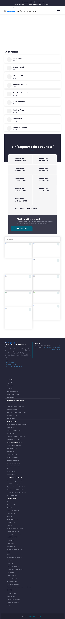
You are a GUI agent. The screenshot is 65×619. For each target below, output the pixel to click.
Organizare (10, 388)
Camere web (40, 2)
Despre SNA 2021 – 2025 (13, 466)
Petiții (8, 605)
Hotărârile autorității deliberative (16, 484)
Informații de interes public (15, 400)
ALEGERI (9, 552)
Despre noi (10, 379)
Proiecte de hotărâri (12, 519)
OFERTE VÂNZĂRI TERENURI (14, 558)
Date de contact (11, 593)
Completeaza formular (21, 228)
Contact (9, 590)
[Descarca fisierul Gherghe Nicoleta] (57, 85)
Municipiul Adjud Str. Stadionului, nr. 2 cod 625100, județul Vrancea (13, 364)
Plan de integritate (12, 448)
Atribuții (9, 508)
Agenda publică (11, 433)
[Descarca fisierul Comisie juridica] (57, 68)
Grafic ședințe (11, 513)
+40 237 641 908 (19, 4)
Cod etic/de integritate (13, 463)
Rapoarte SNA (11, 451)
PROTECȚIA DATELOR (13, 584)
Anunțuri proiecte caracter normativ (17, 424)
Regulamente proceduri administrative (17, 487)
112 (59, 346)
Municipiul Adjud (12, 537)
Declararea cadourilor (13, 457)
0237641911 (56, 348)
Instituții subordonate (13, 391)
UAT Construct (11, 572)
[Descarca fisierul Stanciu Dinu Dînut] (57, 128)
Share (56, 38)
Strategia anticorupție (14, 442)
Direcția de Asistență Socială (15, 569)
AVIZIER (9, 555)
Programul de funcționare (14, 599)
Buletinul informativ (12, 409)
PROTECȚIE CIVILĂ (12, 578)
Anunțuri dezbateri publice (14, 430)
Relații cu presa (11, 596)
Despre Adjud (10, 540)
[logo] (20, 11)
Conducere (10, 386)
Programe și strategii (13, 394)
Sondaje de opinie (27, 2)
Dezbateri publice (11, 522)
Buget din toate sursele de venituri (16, 412)
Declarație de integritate (14, 445)
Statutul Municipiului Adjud (14, 481)
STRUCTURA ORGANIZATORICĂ (15, 549)
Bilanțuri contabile (12, 415)
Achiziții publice (11, 418)
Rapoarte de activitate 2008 (26, 209)
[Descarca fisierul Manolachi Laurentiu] (57, 94)
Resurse (9, 469)
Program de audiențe (13, 602)
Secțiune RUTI (11, 472)
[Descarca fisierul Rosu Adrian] (57, 120)
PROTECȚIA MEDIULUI (13, 566)
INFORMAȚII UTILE (12, 581)
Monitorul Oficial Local (14, 477)
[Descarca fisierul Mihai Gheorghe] (57, 102)
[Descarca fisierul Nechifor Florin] (57, 111)
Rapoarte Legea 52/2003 (14, 439)
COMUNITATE (10, 543)
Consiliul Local (11, 498)
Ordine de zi (10, 525)
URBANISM (10, 563)
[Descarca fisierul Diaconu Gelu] (57, 77)
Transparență (11, 421)
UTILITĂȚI (9, 561)
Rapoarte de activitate (13, 531)
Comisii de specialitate (13, 510)
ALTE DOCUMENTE (12, 495)
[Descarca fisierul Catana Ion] (57, 59)
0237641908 (48, 348)
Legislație (9, 383)
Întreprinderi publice (12, 474)
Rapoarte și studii (11, 397)
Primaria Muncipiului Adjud (35, 616)
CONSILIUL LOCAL (11, 546)
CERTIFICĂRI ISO (11, 575)
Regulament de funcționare (14, 505)
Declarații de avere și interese (15, 403)
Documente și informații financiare (16, 492)
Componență (10, 502)
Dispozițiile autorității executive (15, 490)
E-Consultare (10, 427)
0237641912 (56, 350)
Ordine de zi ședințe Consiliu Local (16, 436)
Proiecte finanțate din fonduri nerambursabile (19, 587)
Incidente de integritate (13, 460)
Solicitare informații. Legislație (15, 406)
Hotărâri (9, 516)
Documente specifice (12, 454)
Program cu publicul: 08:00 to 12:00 (38, 4)
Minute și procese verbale (14, 534)
